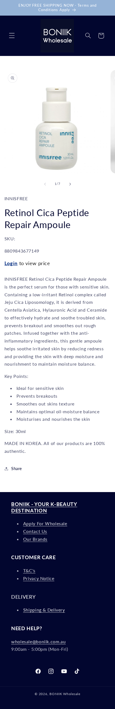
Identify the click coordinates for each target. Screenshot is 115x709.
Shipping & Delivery (44, 609)
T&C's (29, 570)
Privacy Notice (38, 578)
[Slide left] (45, 184)
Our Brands (35, 539)
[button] (11, 35)
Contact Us (35, 531)
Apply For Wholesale (45, 523)
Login (11, 263)
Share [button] (16, 468)
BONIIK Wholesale (64, 694)
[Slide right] (70, 184)
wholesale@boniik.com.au (38, 641)
